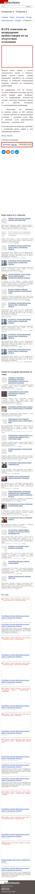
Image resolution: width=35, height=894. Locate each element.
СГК (18, 90)
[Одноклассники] (8, 152)
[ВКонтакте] (4, 152)
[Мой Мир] (17, 152)
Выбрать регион (6, 889)
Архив (12, 17)
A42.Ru (14, 145)
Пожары (18, 20)
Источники (20, 17)
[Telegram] (12, 152)
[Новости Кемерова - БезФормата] (10, 2)
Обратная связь (6, 888)
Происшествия (7, 20)
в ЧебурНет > (28, 20)
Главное (5, 17)
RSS (14, 891)
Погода (29, 17)
